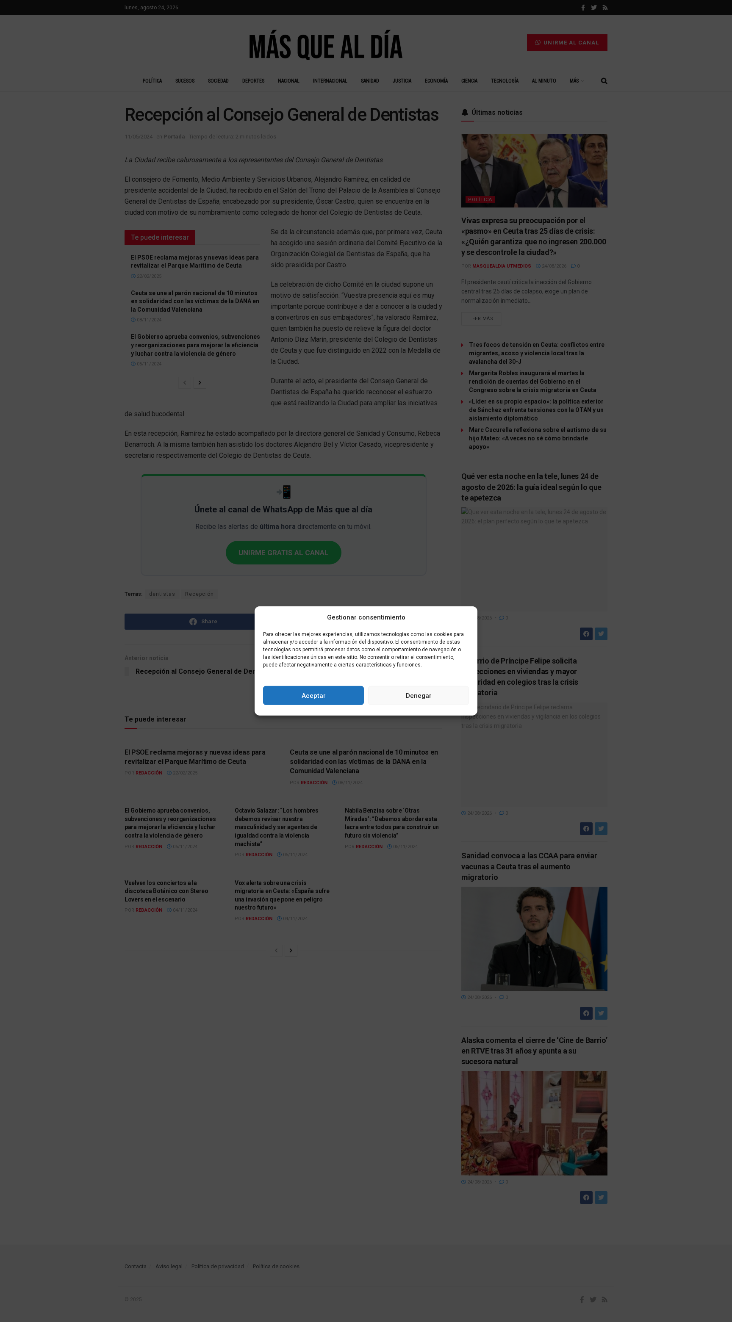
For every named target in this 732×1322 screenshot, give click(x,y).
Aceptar (314, 696)
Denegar (419, 696)
